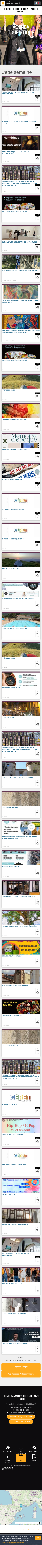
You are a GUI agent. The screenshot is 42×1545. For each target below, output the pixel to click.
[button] (21, 89)
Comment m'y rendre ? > (29, 1529)
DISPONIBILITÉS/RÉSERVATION (21, 1417)
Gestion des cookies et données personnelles (13, 1542)
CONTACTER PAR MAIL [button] (22, 1422)
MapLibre (35, 1523)
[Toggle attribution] (40, 1523)
